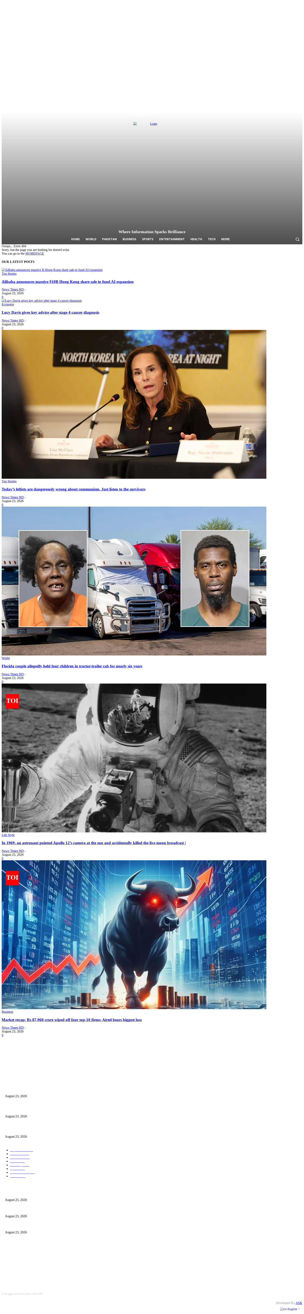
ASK (299, 1303)
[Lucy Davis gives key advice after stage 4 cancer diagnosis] (42, 300)
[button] (297, 239)
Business (7, 1011)
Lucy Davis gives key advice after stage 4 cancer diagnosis (50, 312)
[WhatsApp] (174, 1055)
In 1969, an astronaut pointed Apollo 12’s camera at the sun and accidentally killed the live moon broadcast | (94, 843)
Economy (8, 304)
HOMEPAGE (34, 253)
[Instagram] (293, 115)
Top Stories (9, 273)
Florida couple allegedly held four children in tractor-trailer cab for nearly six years (72, 666)
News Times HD (13, 289)
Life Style (8, 835)
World (6, 658)
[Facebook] (286, 115)
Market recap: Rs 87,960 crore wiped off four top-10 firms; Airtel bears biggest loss (72, 1020)
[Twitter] (300, 115)
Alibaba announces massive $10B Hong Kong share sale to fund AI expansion (68, 281)
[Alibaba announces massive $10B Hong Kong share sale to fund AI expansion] (52, 270)
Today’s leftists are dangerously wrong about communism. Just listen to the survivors (73, 489)
